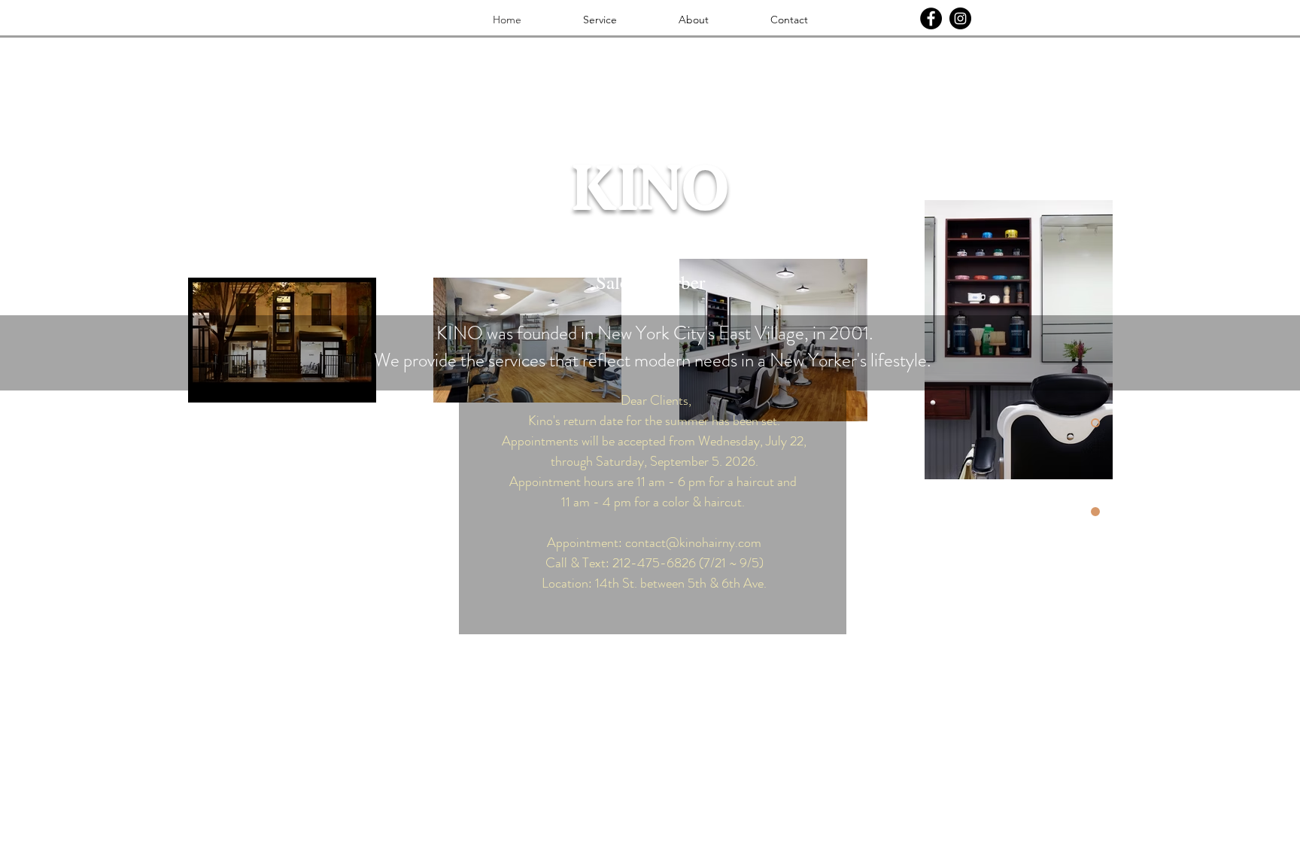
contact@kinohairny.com (693, 542)
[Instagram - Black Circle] (960, 18)
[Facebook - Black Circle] (931, 18)
